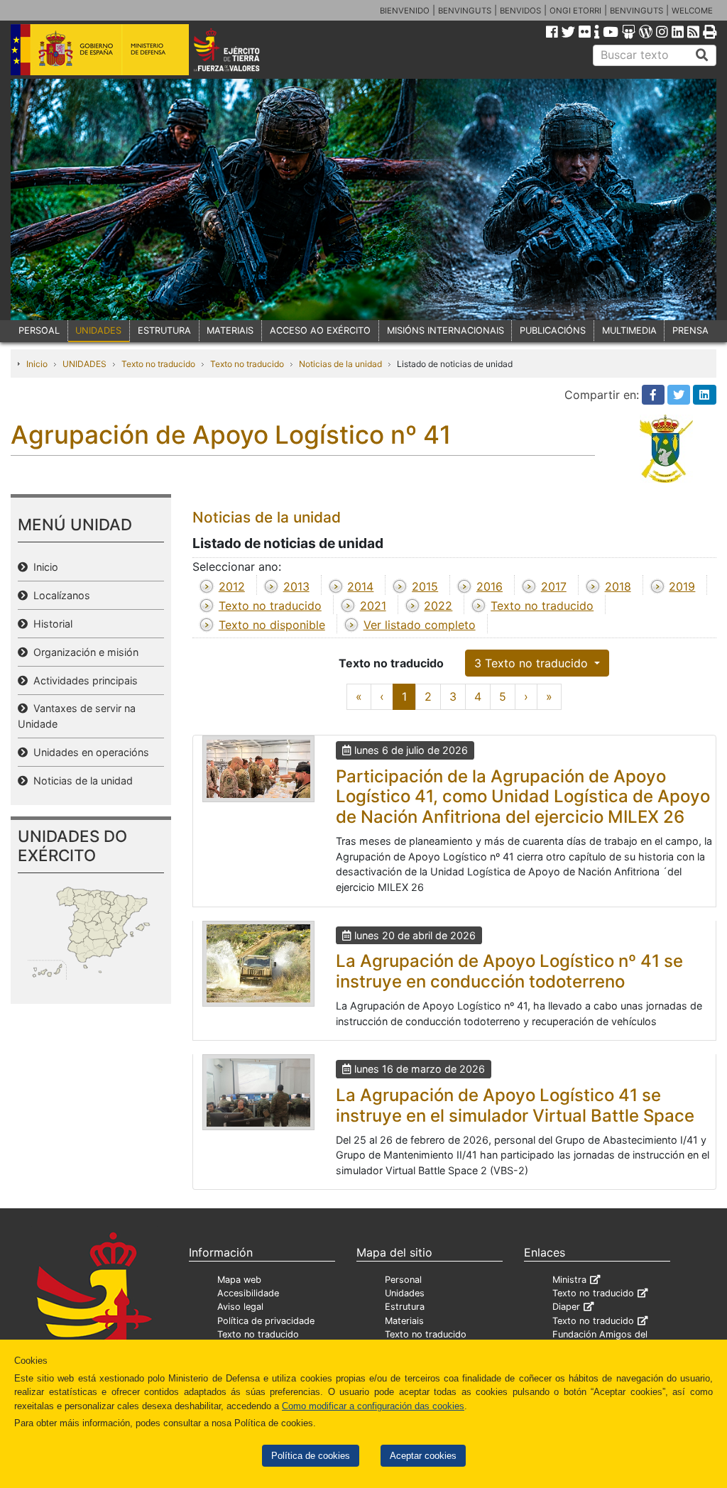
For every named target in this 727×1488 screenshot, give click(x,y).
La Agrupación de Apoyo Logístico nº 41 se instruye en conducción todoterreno (509, 971)
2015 (425, 586)
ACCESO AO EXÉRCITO (320, 330)
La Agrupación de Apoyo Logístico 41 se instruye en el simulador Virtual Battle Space (515, 1105)
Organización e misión (83, 652)
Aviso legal (240, 1306)
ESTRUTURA (164, 330)
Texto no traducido (158, 364)
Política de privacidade (266, 1320)
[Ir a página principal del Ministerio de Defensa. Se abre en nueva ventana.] (100, 49)
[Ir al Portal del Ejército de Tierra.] (240, 49)
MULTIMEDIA (629, 330)
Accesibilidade (248, 1293)
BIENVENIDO (405, 11)
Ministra (569, 1279)
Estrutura (405, 1306)
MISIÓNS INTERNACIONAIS (445, 330)
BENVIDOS (520, 11)
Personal (403, 1279)
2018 (618, 586)
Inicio (37, 364)
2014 (360, 586)
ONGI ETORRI (575, 11)
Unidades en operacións (88, 752)
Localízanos (59, 595)
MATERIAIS (230, 330)
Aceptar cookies (423, 1455)
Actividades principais (83, 680)
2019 (682, 586)
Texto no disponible (272, 625)
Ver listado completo (420, 625)
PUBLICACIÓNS (553, 330)
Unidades (405, 1293)
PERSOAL (39, 330)
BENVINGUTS (464, 11)
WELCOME (692, 11)
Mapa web (239, 1279)
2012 (232, 586)
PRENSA (690, 330)
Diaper (566, 1306)
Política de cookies (310, 1455)
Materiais (404, 1320)
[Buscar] (702, 55)
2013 (296, 586)
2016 (489, 586)
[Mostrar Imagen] (258, 768)
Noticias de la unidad (340, 364)
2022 (438, 605)
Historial (50, 624)
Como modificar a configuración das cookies (373, 1406)
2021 (373, 605)
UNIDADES (98, 330)
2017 (554, 586)
